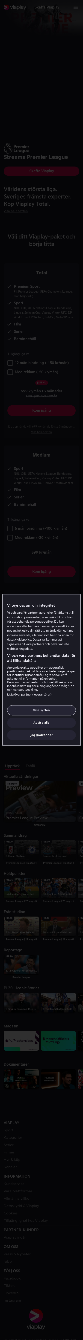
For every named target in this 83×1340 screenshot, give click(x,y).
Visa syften (41, 710)
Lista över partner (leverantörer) (29, 694)
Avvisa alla (41, 722)
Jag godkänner (41, 735)
